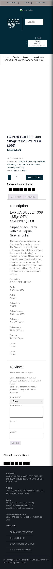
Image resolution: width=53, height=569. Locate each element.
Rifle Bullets (34, 164)
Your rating (15, 397)
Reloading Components (17, 164)
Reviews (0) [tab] (30, 197)
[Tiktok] (29, 189)
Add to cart (34, 177)
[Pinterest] (18, 189)
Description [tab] (16, 197)
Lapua (25, 57)
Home (6, 57)
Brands (16, 57)
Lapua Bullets (38, 57)
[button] (15, 39)
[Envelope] (33, 189)
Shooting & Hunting (15, 167)
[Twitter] (14, 189)
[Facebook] (10, 189)
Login (26, 3)
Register (40, 3)
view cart (37, 43)
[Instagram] (21, 189)
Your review (16, 406)
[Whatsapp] (25, 189)
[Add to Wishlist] (9, 177)
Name (13, 421)
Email (13, 432)
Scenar (23, 170)
